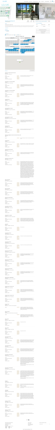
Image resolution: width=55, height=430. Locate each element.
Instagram (28, 420)
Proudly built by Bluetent (27, 429)
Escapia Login (29, 423)
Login (23, 429)
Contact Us (42, 1)
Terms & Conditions (30, 424)
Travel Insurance (47, 1)
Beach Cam (30, 1)
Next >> (33, 36)
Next (53, 11)
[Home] (5, 1)
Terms (39, 1)
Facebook (27, 420)
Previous (1, 11)
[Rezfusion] (11, 427)
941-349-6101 (6, 425)
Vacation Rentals (26, 1)
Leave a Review (32, 70)
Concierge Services (35, 1)
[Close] (22, 60)
